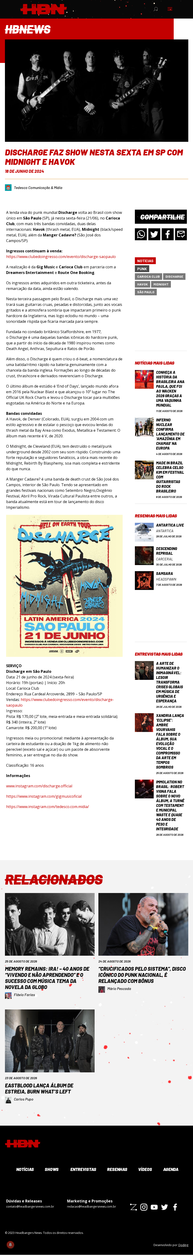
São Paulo (145, 292)
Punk (142, 268)
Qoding (183, 1245)
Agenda (170, 1169)
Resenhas (116, 1169)
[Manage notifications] (10, 1244)
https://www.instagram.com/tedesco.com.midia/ (47, 806)
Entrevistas (82, 1169)
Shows (51, 1169)
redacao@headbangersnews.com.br (91, 1207)
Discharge (174, 276)
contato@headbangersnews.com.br (30, 1207)
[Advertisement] (161, 327)
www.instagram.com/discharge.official (39, 786)
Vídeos (144, 1169)
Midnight (161, 284)
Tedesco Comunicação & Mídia (38, 187)
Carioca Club (148, 276)
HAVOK (142, 284)
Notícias (145, 260)
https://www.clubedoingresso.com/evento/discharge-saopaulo (61, 256)
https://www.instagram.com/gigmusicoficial (44, 796)
